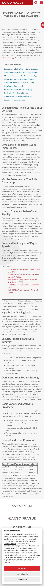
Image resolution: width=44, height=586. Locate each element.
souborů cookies (10, 543)
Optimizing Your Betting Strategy (16, 93)
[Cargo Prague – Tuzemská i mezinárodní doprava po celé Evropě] (13, 3)
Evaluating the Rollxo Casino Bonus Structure (21, 69)
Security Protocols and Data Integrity (18, 90)
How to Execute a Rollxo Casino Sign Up (19, 79)
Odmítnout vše (22, 579)
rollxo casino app (8, 58)
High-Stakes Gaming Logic (14, 86)
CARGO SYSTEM (22, 506)
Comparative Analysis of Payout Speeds (19, 83)
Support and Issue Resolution (15, 100)
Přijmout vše (22, 568)
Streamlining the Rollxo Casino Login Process (21, 72)
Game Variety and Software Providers (18, 96)
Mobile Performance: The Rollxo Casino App (20, 76)
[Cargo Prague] (22, 515)
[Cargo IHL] (22, 524)
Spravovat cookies (22, 574)
